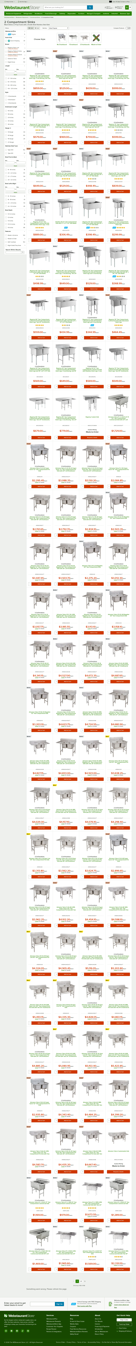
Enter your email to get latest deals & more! (15, 1304)
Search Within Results (13, 250)
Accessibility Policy (94, 1342)
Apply (15, 74)
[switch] (128, 28)
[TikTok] (22, 1331)
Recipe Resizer (51, 1329)
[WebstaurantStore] (21, 1315)
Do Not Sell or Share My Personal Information (117, 1342)
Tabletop (62, 13)
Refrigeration (28, 13)
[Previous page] (73, 1281)
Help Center (9, 1)
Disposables (72, 13)
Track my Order (124, 1324)
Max (17, 69)
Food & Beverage (51, 13)
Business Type (125, 13)
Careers (97, 1324)
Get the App (23, 1)
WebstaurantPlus (51, 1319)
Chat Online (123, 1328)
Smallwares (38, 13)
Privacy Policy (71, 1342)
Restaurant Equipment (13, 13)
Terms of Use (81, 1342)
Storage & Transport (93, 13)
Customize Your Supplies (54, 1326)
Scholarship (99, 1329)
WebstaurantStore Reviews (79, 1331)
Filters (7, 28)
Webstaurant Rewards (53, 1321)
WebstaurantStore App (53, 1324)
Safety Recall (74, 1334)
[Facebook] (17, 1331)
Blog (71, 1319)
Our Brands (99, 1321)
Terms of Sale (60, 1342)
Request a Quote (92, 437)
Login (36, 482)
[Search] (22, 252)
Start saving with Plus (84, 1306)
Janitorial (106, 13)
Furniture (81, 13)
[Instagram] (6, 1331)
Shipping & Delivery (125, 1331)
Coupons (73, 1326)
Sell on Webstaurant (101, 1331)
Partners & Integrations (54, 1331)
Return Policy (99, 1334)
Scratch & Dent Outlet (77, 1321)
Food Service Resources (78, 1329)
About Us (98, 1319)
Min (6, 69)
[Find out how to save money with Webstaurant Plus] (66, 228)
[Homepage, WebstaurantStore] (22, 7)
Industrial (114, 13)
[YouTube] (11, 1331)
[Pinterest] (28, 1331)
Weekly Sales (74, 1324)
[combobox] (65, 7)
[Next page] (85, 1281)
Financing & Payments (102, 1326)
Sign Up (59, 1304)
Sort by (45, 28)
